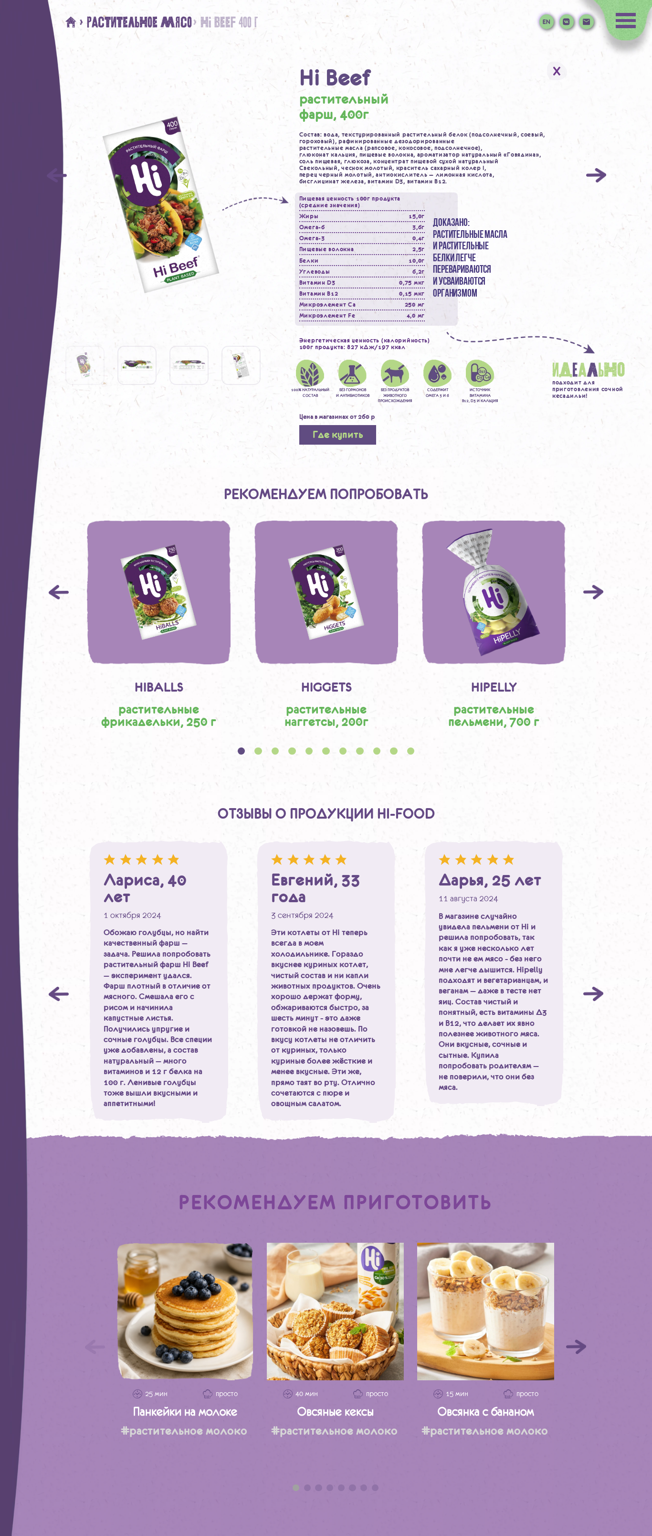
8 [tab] (375, 1487)
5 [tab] (341, 1487)
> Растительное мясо (135, 22)
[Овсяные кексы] (335, 1311)
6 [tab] (352, 1487)
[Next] (596, 175)
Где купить (338, 434)
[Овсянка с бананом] (485, 1311)
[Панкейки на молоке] (185, 1311)
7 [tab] (363, 1487)
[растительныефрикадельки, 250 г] (159, 592)
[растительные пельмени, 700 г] (494, 592)
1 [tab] (296, 1487)
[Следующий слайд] (576, 1347)
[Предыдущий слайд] (95, 1347)
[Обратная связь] (586, 21)
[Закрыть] (557, 71)
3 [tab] (318, 1487)
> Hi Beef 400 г (225, 22)
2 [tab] (307, 1487)
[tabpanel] (158, 624)
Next (593, 592)
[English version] (546, 21)
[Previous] (57, 175)
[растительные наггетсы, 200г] (326, 592)
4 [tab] (329, 1487)
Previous (59, 592)
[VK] (566, 21)
